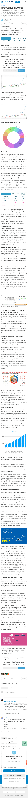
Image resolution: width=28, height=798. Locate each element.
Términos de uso (16, 778)
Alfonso (5, 699)
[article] (14, 745)
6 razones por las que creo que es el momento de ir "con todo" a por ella (9, 744)
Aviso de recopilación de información (17, 779)
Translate (3, 5)
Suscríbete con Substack (15, 775)
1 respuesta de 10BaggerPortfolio (12, 713)
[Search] (25, 738)
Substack (7, 795)
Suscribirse (17, 1)
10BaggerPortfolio (8, 19)
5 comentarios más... (5, 731)
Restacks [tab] (10, 687)
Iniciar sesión (24, 1)
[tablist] (7, 688)
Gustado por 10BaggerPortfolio (10, 701)
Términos (20, 787)
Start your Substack (9, 792)
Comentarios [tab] (4, 687)
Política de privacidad (14, 781)
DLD (5, 718)
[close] (24, 751)
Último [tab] (9, 738)
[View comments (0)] (8, 748)
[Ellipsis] (26, 700)
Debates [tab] (14, 738)
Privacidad (15, 787)
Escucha (24, 20)
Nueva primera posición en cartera (10, 742)
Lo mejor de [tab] (4, 738)
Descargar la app (20, 792)
